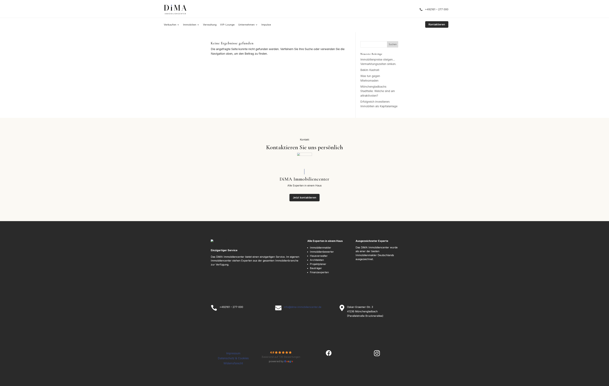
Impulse (266, 25)
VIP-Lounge (227, 25)
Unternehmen (246, 25)
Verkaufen (170, 25)
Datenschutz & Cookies (233, 358)
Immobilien (189, 25)
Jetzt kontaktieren (304, 197)
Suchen (393, 44)
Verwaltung (210, 25)
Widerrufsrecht (233, 363)
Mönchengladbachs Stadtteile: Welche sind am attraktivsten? (377, 91)
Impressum (233, 353)
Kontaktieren (437, 24)
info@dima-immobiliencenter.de (302, 307)
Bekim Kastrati (369, 70)
